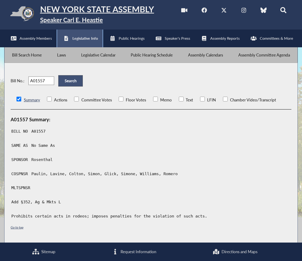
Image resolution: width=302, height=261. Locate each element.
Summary (32, 99)
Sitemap (47, 251)
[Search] (283, 11)
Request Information (138, 251)
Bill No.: (17, 80)
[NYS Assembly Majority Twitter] (224, 11)
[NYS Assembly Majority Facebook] (204, 11)
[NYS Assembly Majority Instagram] (243, 11)
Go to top (17, 227)
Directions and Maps (239, 251)
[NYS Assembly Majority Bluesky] (263, 11)
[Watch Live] (184, 11)
